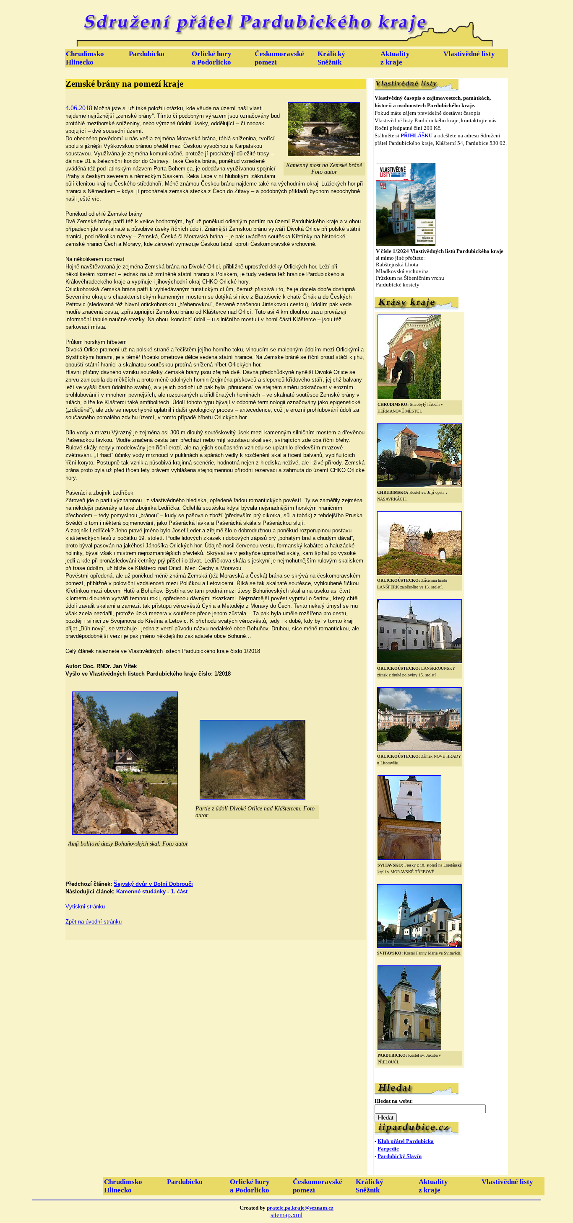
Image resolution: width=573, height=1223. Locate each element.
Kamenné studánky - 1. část (152, 891)
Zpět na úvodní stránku (93, 922)
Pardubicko (146, 54)
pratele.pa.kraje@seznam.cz (300, 1208)
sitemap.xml (286, 1214)
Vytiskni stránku (85, 906)
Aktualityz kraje (395, 58)
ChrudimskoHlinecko (85, 58)
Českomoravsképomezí (279, 58)
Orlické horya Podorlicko (212, 58)
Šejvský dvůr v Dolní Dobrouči (153, 884)
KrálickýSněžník (331, 58)
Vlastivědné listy (469, 54)
